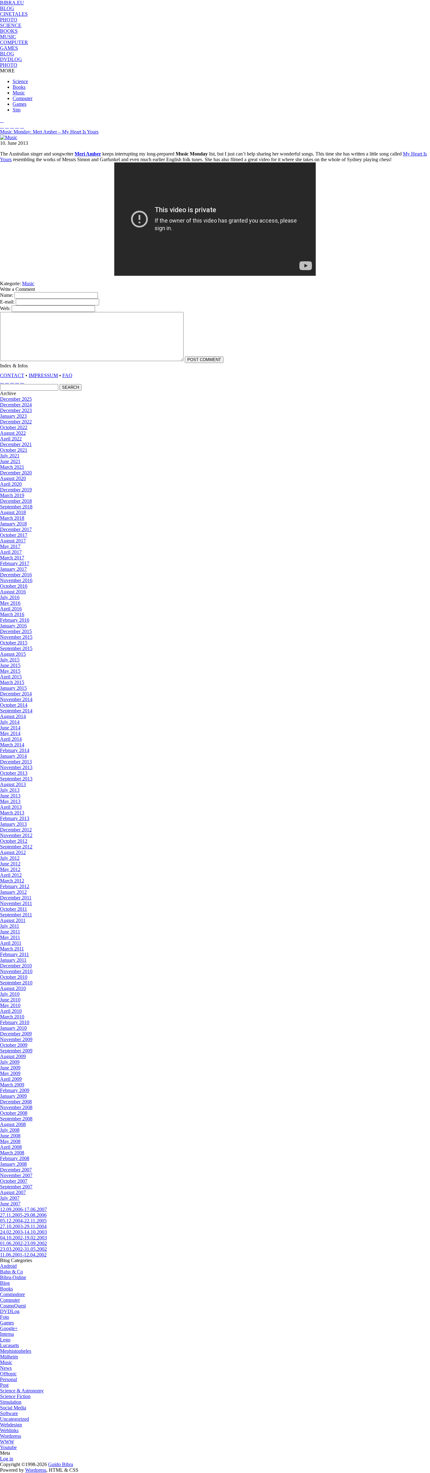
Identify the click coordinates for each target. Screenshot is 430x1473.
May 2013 (10, 801)
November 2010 (16, 971)
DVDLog (10, 1311)
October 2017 (13, 535)
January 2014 (13, 756)
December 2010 (16, 965)
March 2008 (12, 1152)
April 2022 (11, 438)
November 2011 (16, 903)
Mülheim (9, 1356)
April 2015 (11, 676)
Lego (5, 1339)
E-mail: (8, 301)
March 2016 (12, 614)
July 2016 (10, 597)
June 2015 (10, 665)
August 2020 (13, 478)
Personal (8, 1379)
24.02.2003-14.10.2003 (23, 1232)
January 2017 (13, 569)
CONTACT (12, 375)
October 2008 (13, 1113)
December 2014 (16, 693)
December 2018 (16, 501)
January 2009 (13, 1096)
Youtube (8, 1447)
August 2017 (13, 540)
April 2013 (11, 807)
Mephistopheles (15, 1351)
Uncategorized (14, 1419)
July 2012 (10, 858)
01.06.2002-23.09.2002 (23, 1243)
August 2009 (13, 1056)
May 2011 (10, 937)
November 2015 (16, 637)
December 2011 (15, 897)
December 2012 (16, 829)
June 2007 (10, 1203)
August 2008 (13, 1124)
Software (9, 1413)
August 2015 (13, 654)
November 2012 (16, 835)
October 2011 (13, 909)
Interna (7, 1334)
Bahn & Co (11, 1271)
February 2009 (14, 1090)
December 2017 (16, 529)
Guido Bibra (60, 1464)
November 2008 (16, 1107)
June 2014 (10, 727)
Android (8, 1266)
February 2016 (14, 620)
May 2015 (10, 671)
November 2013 (16, 767)
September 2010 (16, 982)
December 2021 (16, 444)
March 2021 (12, 467)
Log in (6, 1458)
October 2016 (13, 586)
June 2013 (10, 795)
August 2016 (13, 591)
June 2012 (10, 863)
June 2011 (10, 931)
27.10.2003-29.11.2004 (23, 1226)
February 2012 (14, 886)
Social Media (13, 1407)
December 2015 (16, 631)
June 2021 (10, 461)
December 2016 (16, 574)
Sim (16, 109)
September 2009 (16, 1050)
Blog (5, 1283)
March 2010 (12, 1016)
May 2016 (10, 603)
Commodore (12, 1294)
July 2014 (10, 722)
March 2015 (12, 682)
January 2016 (13, 625)
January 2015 (13, 688)
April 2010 (11, 1011)
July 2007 (10, 1198)
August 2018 (13, 512)
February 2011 (14, 954)
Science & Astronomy (22, 1390)
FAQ (67, 375)
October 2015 (13, 642)
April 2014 (11, 739)
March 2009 (12, 1084)
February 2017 (14, 563)
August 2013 (13, 784)
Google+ (9, 1328)
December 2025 (16, 399)
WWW (7, 1441)
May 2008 (10, 1141)
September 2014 (16, 710)
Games (19, 104)
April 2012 (11, 875)
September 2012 (16, 846)
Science (20, 81)
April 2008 (11, 1147)
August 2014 (13, 716)
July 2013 (10, 790)
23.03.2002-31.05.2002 (23, 1249)
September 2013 (16, 778)
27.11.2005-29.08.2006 (23, 1215)
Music (19, 92)
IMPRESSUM (43, 375)
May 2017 (10, 546)
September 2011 (16, 914)
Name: (7, 295)
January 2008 (13, 1164)
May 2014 (10, 733)
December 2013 (16, 761)
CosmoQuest (13, 1305)
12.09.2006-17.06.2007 (23, 1209)
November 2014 (16, 699)
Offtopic (8, 1373)
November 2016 (16, 580)
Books (19, 87)
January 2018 (13, 523)
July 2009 (10, 1062)
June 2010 (10, 999)
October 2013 (13, 773)
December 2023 (16, 410)
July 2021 (10, 455)
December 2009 (16, 1033)
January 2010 (13, 1028)
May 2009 (10, 1073)
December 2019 (16, 489)
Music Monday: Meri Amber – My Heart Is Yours (49, 131)
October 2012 (13, 841)
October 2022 (13, 427)
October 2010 (13, 977)
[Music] (8, 137)
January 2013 (13, 824)
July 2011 (9, 926)
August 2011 (12, 920)
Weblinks (9, 1430)
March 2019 (12, 495)
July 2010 (10, 994)
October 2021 (13, 450)
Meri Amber (88, 153)
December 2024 (16, 404)
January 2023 (13, 416)
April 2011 (10, 943)
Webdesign (11, 1424)
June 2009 (10, 1067)
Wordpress (10, 1436)
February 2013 (14, 818)
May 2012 (10, 869)
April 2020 (11, 484)
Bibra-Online (13, 1277)
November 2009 (16, 1039)
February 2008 (14, 1158)
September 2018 (16, 506)
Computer (22, 98)
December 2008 (16, 1101)
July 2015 (10, 659)
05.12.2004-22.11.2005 (23, 1220)
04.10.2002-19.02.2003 (23, 1237)
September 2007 (16, 1186)
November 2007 (16, 1175)
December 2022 (16, 421)
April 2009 (11, 1079)
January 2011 (13, 960)
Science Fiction (15, 1396)
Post (4, 1385)
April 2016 (11, 608)
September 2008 (16, 1118)
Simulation (10, 1402)
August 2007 (13, 1192)
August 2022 (13, 433)
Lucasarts (9, 1345)
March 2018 (12, 518)
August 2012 (13, 852)
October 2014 (13, 705)
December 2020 (16, 472)
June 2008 (10, 1135)
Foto (4, 1317)
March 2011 (12, 948)
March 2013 (12, 812)
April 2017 (11, 552)
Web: (5, 308)
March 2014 (12, 744)
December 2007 (16, 1169)
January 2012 (13, 892)
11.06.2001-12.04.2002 (23, 1254)
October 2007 (13, 1181)
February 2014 (14, 750)
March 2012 (12, 880)
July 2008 (10, 1130)
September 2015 (16, 648)
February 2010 (14, 1022)
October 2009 (13, 1045)
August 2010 (13, 988)
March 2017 (12, 557)
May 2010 (10, 1005)
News (6, 1368)
